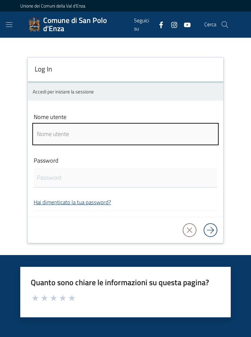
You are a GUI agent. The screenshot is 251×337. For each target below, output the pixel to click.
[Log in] (210, 230)
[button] (225, 24)
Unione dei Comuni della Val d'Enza (52, 5)
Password (46, 160)
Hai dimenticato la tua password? (72, 202)
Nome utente (50, 116)
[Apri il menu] (9, 25)
